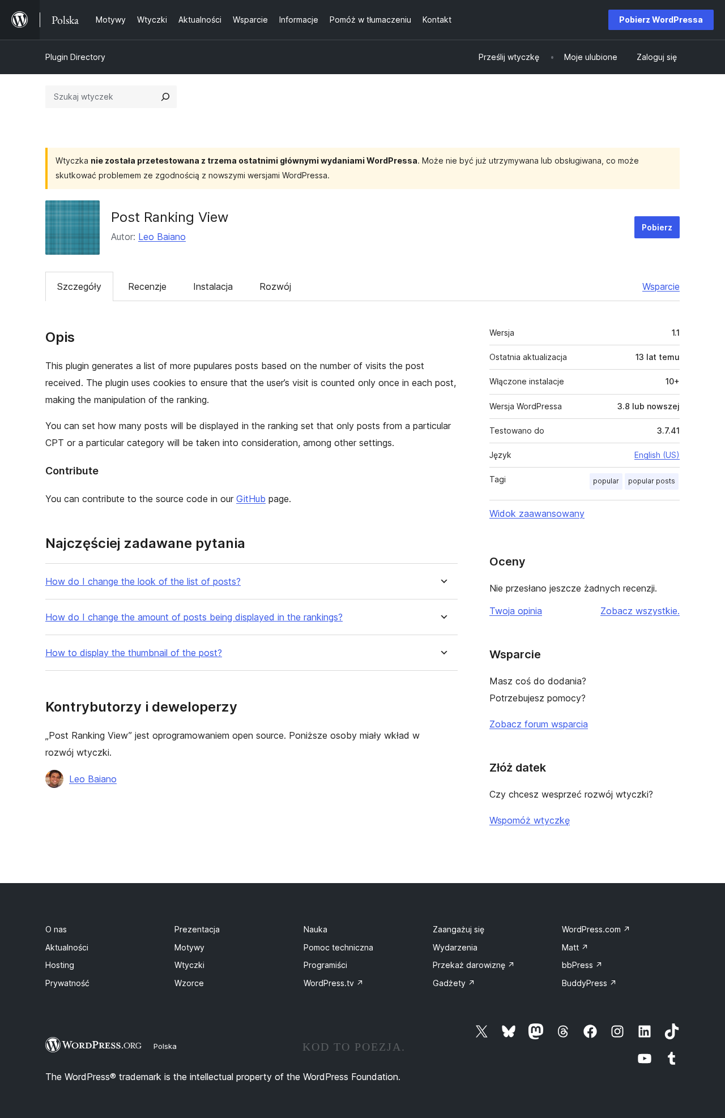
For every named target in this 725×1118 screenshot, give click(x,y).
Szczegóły (79, 286)
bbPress (582, 965)
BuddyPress (589, 983)
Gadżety (454, 983)
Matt (575, 947)
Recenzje (147, 286)
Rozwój (275, 286)
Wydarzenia (455, 947)
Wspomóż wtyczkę (529, 820)
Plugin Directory (75, 57)
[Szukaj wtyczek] (165, 96)
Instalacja (213, 286)
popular (606, 481)
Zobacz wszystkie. (640, 610)
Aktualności (66, 947)
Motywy (189, 947)
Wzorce (189, 983)
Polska (165, 1046)
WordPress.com (596, 929)
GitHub (251, 498)
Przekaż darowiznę (474, 965)
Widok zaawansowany (537, 513)
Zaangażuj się (458, 929)
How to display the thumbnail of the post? (133, 653)
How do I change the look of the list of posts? (143, 581)
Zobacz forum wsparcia (538, 724)
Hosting (59, 965)
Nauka (315, 929)
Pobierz (657, 227)
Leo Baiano (162, 236)
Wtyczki (189, 965)
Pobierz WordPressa (661, 19)
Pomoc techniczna (338, 947)
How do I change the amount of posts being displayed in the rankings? (194, 617)
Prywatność (67, 983)
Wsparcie (661, 286)
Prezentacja (197, 929)
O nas (56, 929)
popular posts (651, 481)
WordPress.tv (334, 983)
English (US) (657, 455)
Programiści (325, 965)
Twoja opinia (515, 610)
